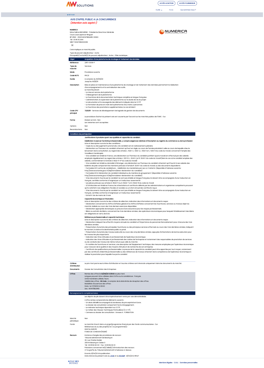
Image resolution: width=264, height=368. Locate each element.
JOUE (112, 356)
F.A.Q (171, 10)
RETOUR (71, 15)
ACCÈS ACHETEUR (166, 3)
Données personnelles (188, 362)
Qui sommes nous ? (188, 10)
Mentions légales (165, 362)
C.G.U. (176, 362)
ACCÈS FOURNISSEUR (187, 3)
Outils (158, 10)
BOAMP (122, 356)
